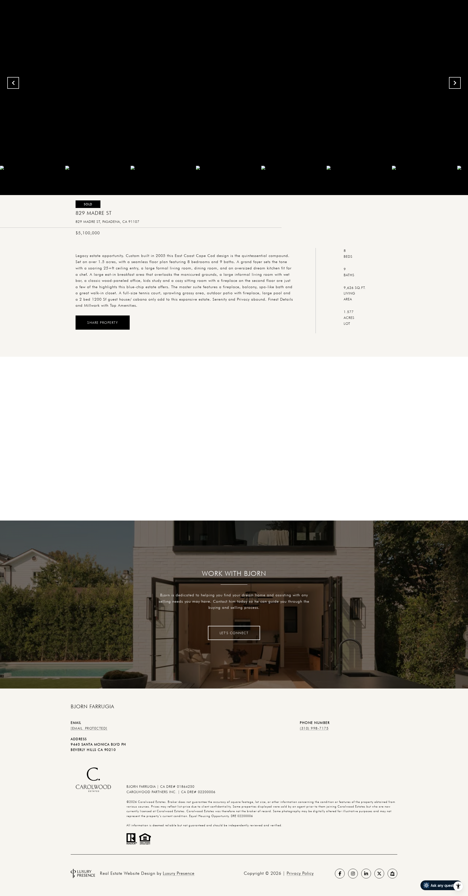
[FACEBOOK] (340, 873)
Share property (102, 323)
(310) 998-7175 (314, 728)
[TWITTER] (379, 873)
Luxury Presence (179, 873)
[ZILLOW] (392, 873)
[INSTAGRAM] (353, 873)
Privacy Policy (300, 873)
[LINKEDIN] (366, 873)
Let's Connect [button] (234, 633)
